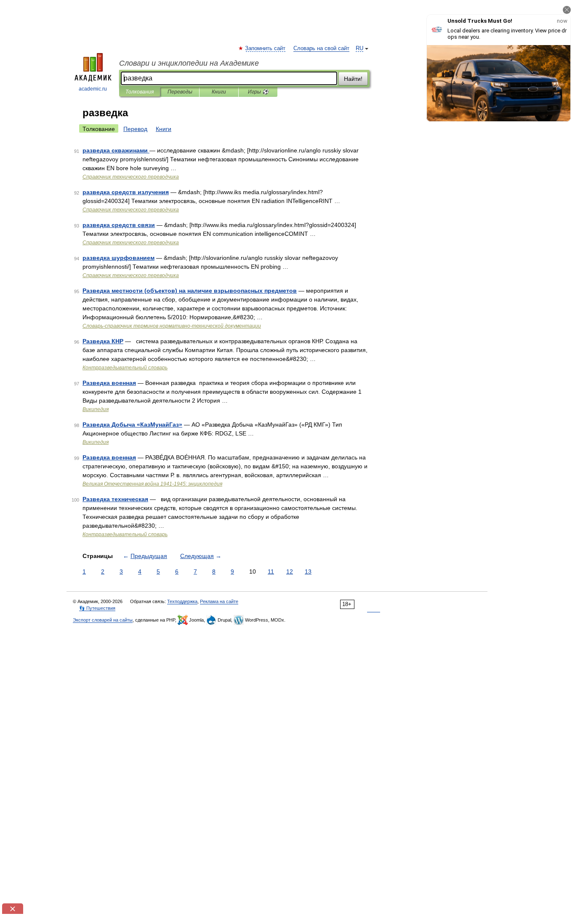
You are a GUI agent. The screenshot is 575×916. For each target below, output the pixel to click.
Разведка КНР (103, 341)
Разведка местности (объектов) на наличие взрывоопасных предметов (190, 290)
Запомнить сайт (265, 48)
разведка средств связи (119, 225)
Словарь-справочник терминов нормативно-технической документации (172, 326)
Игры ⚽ (258, 92)
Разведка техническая (115, 499)
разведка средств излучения (126, 192)
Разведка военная (109, 382)
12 (289, 571)
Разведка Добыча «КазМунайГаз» (132, 424)
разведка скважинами (116, 150)
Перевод (135, 129)
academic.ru (93, 89)
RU (359, 48)
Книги (219, 92)
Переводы (180, 92)
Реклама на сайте (219, 601)
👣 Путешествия (97, 608)
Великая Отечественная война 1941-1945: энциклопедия (152, 484)
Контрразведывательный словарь (125, 368)
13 (308, 571)
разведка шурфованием (118, 257)
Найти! (353, 78)
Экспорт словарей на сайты (103, 619)
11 (271, 571)
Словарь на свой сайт (321, 48)
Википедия (96, 409)
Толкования (139, 92)
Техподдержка (182, 601)
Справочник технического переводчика (131, 177)
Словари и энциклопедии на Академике (189, 63)
